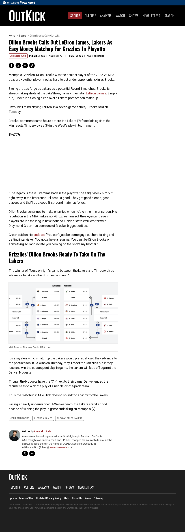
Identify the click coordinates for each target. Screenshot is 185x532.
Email (25, 65)
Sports (75, 15)
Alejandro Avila (18, 56)
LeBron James (96, 93)
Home (12, 35)
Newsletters (151, 15)
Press (88, 498)
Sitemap (98, 498)
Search (169, 15)
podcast (39, 235)
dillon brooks (20, 418)
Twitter (18, 65)
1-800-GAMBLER (90, 508)
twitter (25, 453)
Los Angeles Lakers (70, 418)
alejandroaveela (58, 447)
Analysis (105, 15)
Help (66, 498)
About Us (77, 498)
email (32, 453)
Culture (90, 15)
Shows (133, 15)
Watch (120, 15)
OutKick (27, 15)
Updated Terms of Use (21, 498)
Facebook (11, 65)
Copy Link (32, 65)
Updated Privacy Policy (48, 498)
